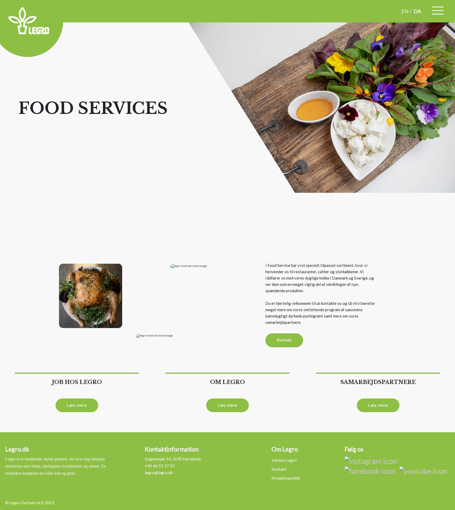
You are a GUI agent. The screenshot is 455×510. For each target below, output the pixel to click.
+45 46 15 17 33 (159, 465)
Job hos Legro (284, 460)
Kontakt (284, 340)
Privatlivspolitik (285, 477)
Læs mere (77, 405)
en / (406, 11)
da (417, 11)
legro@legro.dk (159, 472)
